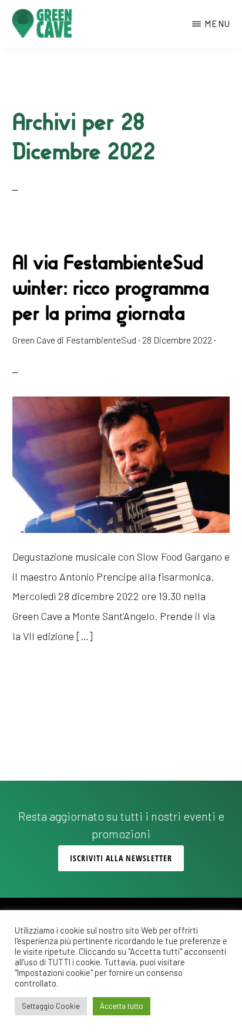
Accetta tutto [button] (121, 1006)
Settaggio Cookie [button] (51, 1006)
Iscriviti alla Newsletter (121, 858)
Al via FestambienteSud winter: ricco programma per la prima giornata (110, 287)
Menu (217, 23)
